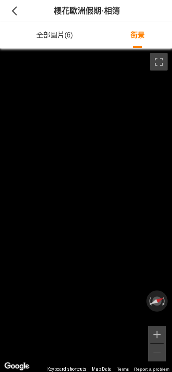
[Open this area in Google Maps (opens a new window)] (16, 366)
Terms (123, 369)
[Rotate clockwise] (164, 301)
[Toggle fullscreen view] (159, 62)
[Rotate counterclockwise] (149, 301)
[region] (86, 210)
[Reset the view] (157, 301)
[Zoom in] (157, 334)
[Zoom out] (157, 352)
